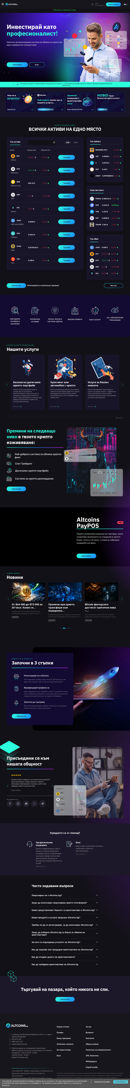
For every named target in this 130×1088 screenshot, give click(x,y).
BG (125, 4)
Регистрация (17, 65)
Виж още (113, 285)
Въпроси (89, 1032)
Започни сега (16, 285)
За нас (88, 1027)
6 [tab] (69, 628)
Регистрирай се (100, 5)
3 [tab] (64, 628)
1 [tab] (60, 628)
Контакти (90, 1038)
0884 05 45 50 (17, 1042)
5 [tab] (68, 628)
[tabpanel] (28, 600)
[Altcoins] (11, 4)
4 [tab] (66, 628)
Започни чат (40, 866)
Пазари (60, 1032)
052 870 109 (16, 1039)
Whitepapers (91, 1061)
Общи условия (92, 1044)
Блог (59, 1055)
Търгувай (66, 157)
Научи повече (86, 556)
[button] (68, 142)
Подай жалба (92, 1067)
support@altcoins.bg (19, 1044)
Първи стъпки (63, 1027)
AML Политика (92, 1055)
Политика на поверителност (98, 1050)
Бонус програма (64, 1038)
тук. (70, 1083)
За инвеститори (64, 1050)
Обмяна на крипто (113, 4)
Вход (96, 3)
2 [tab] (61, 628)
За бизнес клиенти (65, 1044)
